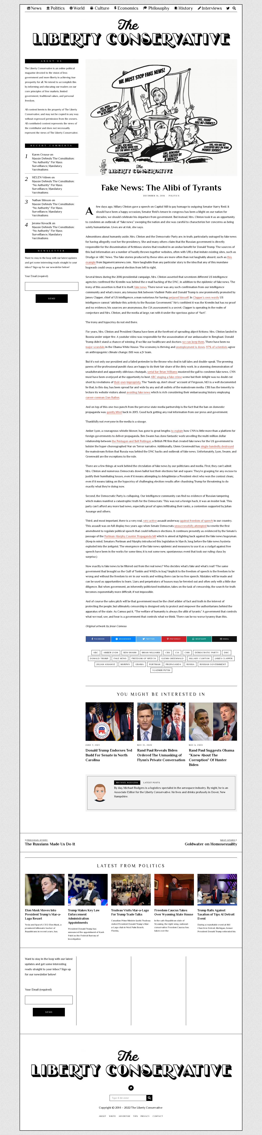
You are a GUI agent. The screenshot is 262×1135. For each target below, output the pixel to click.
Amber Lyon (111, 652)
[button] (149, 1098)
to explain (177, 430)
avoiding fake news (138, 392)
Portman (154, 664)
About (102, 1116)
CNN (187, 652)
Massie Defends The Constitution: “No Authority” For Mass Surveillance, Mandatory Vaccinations (53, 164)
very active (150, 520)
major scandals (95, 347)
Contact (158, 1116)
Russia (190, 664)
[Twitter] (227, 8)
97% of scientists (216, 347)
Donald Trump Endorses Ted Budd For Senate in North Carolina (109, 755)
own (123, 382)
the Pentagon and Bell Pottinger (131, 441)
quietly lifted (114, 412)
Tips (135, 1116)
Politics (174, 196)
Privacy (145, 1116)
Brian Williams (151, 652)
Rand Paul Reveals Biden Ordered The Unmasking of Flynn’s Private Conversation (161, 755)
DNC (226, 652)
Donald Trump (99, 658)
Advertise (124, 1116)
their (117, 382)
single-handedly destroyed (217, 446)
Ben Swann (130, 652)
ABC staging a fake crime (166, 377)
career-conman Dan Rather (102, 397)
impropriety (134, 382)
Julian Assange (106, 664)
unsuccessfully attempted (190, 526)
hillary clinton (199, 658)
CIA (177, 652)
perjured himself (179, 297)
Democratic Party (207, 652)
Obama (139, 664)
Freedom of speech (144, 658)
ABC (95, 652)
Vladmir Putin (161, 670)
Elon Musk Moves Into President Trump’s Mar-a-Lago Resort (43, 914)
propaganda (173, 664)
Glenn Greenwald (172, 658)
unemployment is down (190, 347)
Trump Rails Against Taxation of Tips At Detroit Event (216, 914)
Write (112, 1116)
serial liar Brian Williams (162, 371)
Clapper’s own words (206, 297)
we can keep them (193, 341)
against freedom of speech (196, 520)
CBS (167, 652)
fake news (140, 287)
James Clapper (224, 658)
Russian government (213, 664)
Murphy (125, 664)
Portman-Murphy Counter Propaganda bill (130, 536)
